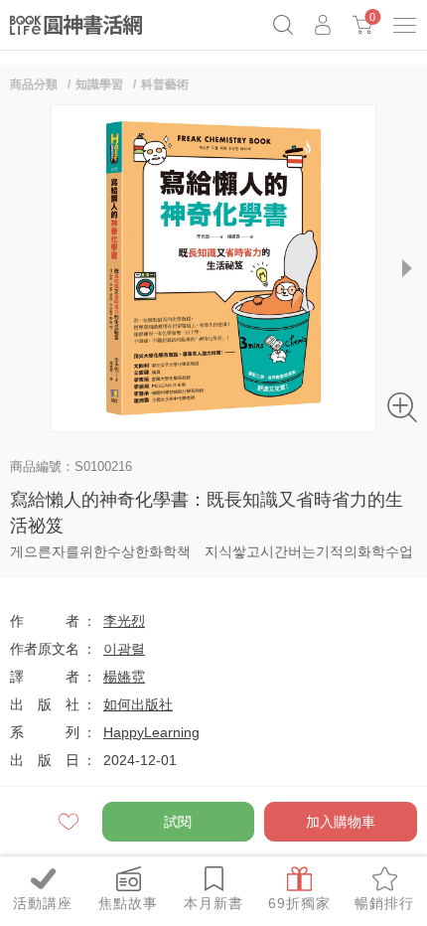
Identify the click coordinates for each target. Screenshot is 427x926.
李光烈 (124, 621)
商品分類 (34, 84)
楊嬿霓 (124, 677)
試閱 (178, 822)
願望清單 (70, 822)
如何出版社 (138, 704)
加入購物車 (340, 822)
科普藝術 (165, 84)
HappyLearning (151, 732)
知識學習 (99, 84)
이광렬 (124, 649)
